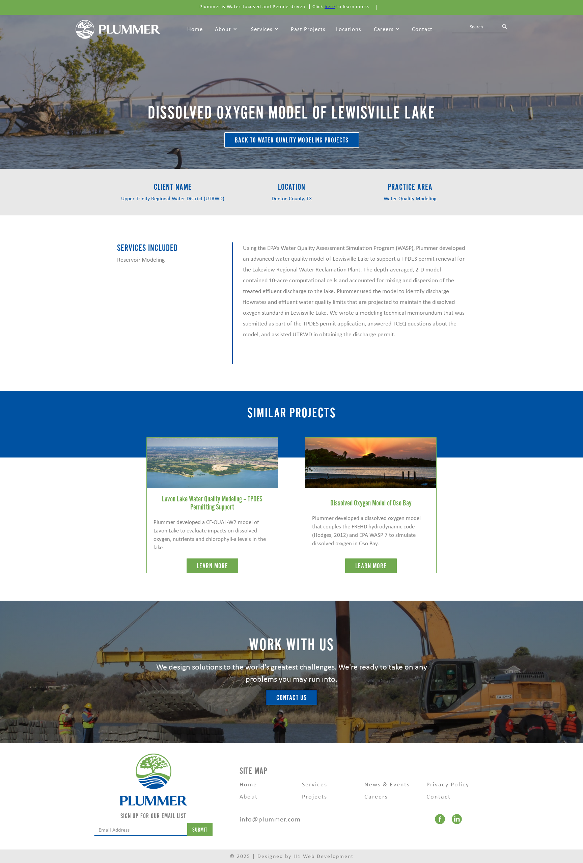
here (330, 6)
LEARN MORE (212, 566)
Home (195, 29)
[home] (118, 29)
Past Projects (308, 29)
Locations (348, 29)
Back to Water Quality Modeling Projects (292, 140)
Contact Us (291, 698)
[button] (226, 29)
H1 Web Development (324, 856)
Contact (422, 29)
